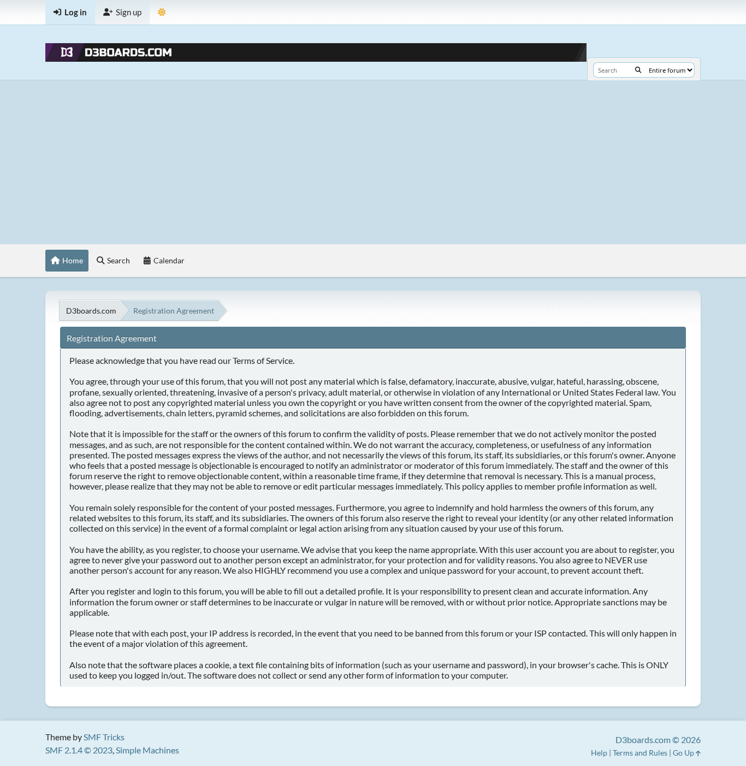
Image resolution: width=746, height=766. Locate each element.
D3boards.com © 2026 (658, 739)
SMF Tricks (104, 737)
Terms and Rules (640, 752)
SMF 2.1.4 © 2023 (79, 750)
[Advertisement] (373, 162)
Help (599, 752)
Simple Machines (147, 750)
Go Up (684, 752)
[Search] (638, 70)
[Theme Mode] (162, 12)
